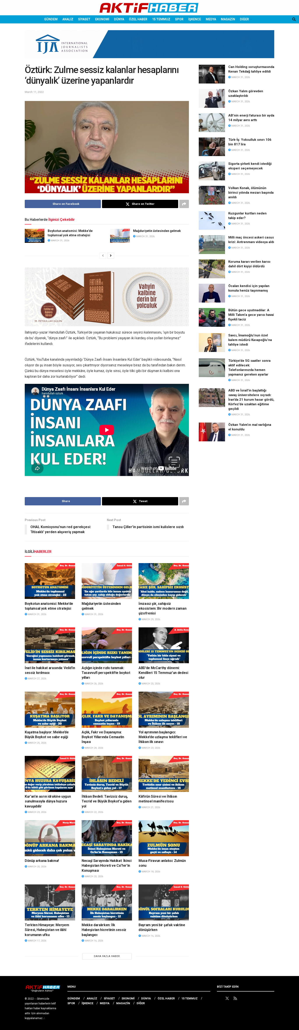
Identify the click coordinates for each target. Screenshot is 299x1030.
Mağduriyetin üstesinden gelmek (157, 231)
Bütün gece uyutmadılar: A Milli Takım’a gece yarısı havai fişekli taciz (251, 314)
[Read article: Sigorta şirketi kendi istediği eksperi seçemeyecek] (212, 171)
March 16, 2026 (93, 940)
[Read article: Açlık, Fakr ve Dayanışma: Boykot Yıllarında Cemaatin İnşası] (107, 709)
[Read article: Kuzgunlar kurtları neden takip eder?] (212, 220)
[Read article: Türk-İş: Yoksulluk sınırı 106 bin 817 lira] (212, 146)
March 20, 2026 (36, 866)
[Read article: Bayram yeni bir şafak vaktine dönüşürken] (164, 902)
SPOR (179, 19)
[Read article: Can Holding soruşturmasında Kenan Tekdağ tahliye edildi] (212, 74)
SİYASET (84, 19)
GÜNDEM (51, 19)
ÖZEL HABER (138, 19)
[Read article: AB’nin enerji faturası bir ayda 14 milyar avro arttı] (212, 122)
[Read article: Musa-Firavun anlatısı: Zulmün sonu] (164, 838)
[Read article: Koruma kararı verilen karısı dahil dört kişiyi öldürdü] (212, 268)
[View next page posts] (110, 256)
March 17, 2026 (36, 940)
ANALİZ (67, 19)
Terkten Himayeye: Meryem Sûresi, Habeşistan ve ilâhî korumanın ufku (47, 930)
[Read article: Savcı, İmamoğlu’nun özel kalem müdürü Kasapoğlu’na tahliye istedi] (212, 342)
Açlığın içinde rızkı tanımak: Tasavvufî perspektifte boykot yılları (106, 673)
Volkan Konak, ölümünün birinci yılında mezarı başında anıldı (251, 192)
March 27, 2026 (36, 678)
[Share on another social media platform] (184, 204)
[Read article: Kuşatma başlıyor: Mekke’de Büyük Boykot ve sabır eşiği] (50, 709)
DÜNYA (119, 19)
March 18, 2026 (150, 871)
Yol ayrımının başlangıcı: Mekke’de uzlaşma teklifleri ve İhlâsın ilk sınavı (163, 737)
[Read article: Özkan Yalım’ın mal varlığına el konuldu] (212, 432)
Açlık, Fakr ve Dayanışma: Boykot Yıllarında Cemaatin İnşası (103, 737)
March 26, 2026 (93, 683)
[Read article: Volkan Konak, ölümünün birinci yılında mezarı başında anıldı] (212, 195)
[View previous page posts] (103, 256)
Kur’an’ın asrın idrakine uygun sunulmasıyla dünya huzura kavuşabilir (48, 801)
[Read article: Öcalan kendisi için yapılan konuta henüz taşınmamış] (212, 293)
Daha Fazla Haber (107, 956)
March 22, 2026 (93, 812)
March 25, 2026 (150, 683)
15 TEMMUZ (161, 19)
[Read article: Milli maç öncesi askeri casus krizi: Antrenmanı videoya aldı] (212, 244)
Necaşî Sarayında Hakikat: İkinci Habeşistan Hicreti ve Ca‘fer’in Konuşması (107, 866)
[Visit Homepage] (149, 8)
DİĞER (244, 19)
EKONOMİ (102, 19)
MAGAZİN (228, 19)
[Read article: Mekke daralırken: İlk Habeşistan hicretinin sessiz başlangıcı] (107, 902)
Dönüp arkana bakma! (42, 861)
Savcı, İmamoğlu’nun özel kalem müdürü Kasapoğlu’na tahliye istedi (250, 339)
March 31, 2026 (59, 240)
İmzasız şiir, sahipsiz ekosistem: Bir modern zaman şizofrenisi (162, 609)
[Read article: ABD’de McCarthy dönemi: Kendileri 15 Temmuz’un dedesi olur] (164, 645)
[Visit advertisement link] (149, 47)
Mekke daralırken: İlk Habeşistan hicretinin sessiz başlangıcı (104, 930)
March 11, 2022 (34, 92)
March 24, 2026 (93, 747)
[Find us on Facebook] (219, 998)
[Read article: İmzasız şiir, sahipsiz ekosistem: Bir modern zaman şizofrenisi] (164, 581)
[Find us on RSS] (235, 998)
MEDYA (211, 19)
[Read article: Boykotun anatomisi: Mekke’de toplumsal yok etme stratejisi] (34, 236)
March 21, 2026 (150, 807)
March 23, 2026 (150, 747)
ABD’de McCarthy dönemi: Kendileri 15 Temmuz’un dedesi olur (163, 673)
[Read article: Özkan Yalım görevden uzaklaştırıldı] (212, 98)
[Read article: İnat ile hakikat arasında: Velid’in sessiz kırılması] (50, 645)
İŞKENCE (194, 19)
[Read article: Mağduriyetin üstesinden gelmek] (120, 236)
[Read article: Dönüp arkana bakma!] (50, 838)
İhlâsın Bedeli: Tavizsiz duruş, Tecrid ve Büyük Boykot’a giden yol (106, 801)
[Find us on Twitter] (227, 998)
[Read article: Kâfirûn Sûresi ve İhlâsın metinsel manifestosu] (164, 774)
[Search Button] (294, 19)
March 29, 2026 (150, 619)
